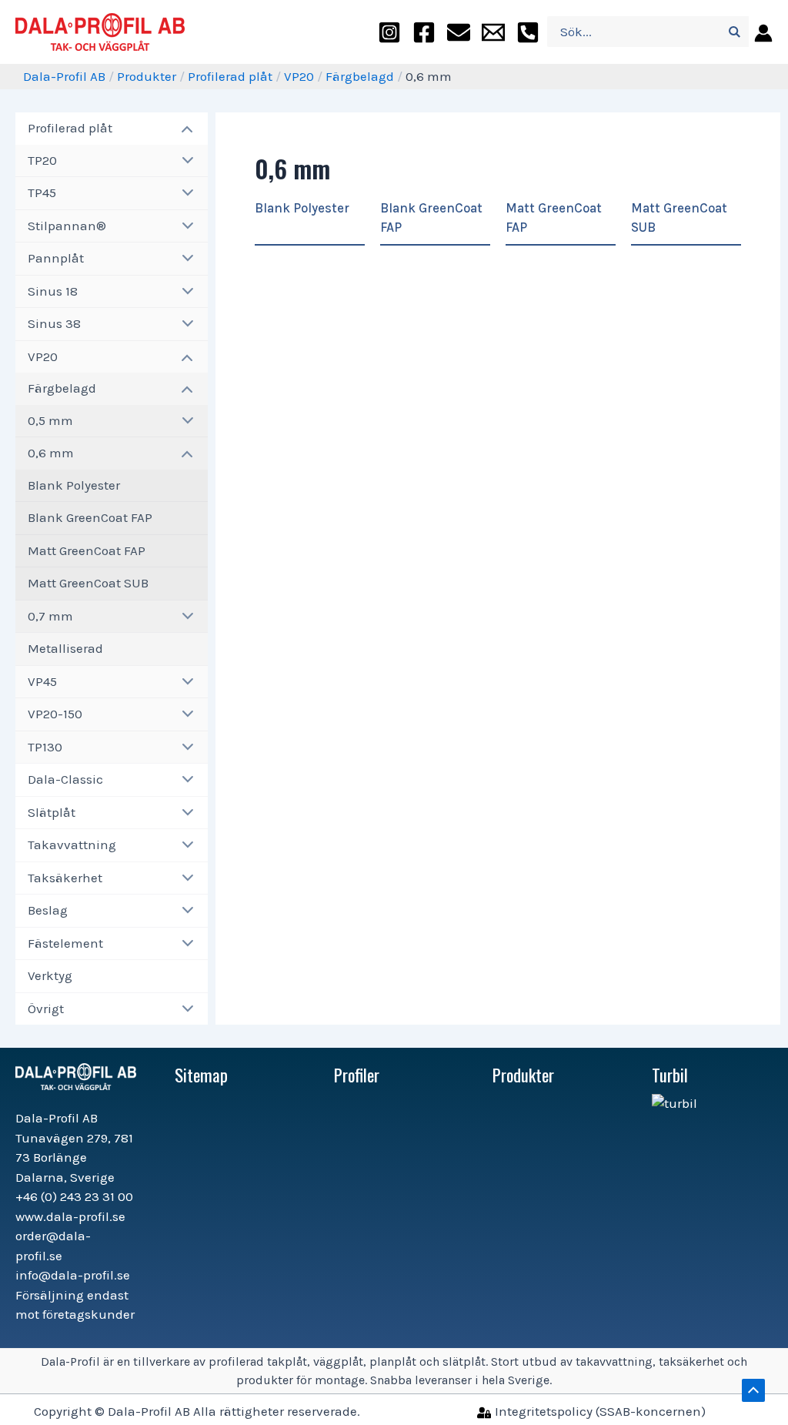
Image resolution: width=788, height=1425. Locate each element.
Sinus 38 (54, 323)
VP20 (299, 76)
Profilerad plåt (230, 76)
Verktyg (50, 975)
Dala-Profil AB (64, 76)
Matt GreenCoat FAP (86, 550)
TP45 (42, 192)
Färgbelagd (360, 76)
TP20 (42, 160)
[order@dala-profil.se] (458, 32)
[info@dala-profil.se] (493, 32)
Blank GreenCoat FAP (90, 517)
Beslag (48, 910)
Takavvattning (72, 844)
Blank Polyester (74, 485)
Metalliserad (65, 648)
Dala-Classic (65, 779)
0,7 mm (50, 616)
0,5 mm (50, 420)
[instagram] (389, 32)
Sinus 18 (53, 291)
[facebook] (424, 32)
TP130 (45, 746)
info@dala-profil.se (72, 1275)
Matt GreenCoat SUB (88, 582)
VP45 (42, 681)
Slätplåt (51, 812)
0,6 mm (51, 452)
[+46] (528, 32)
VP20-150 (55, 713)
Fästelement (65, 943)
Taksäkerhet (65, 877)
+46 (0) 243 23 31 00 (74, 1196)
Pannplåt (56, 258)
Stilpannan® (67, 225)
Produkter (146, 76)
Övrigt (46, 1008)
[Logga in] (761, 32)
